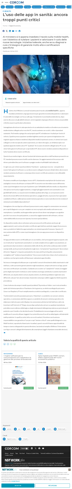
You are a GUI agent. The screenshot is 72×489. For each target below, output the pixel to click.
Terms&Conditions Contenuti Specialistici (52, 453)
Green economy (31, 7)
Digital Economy (15, 26)
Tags (16, 453)
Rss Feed (22, 453)
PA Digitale (22, 7)
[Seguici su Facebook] (39, 448)
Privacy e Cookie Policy (32, 453)
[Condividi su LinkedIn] (10, 31)
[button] (5, 2)
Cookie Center (9, 455)
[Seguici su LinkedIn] (32, 448)
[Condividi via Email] (13, 31)
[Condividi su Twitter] (6, 31)
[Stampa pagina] (19, 31)
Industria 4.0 (4, 7)
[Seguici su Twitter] (36, 448)
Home (5, 26)
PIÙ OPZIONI (52, 485)
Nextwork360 (9, 463)
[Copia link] (16, 31)
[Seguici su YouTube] (43, 448)
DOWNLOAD (28, 388)
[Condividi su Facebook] (3, 31)
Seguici (23, 448)
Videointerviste (56, 7)
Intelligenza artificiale (44, 7)
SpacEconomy (14, 7)
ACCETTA (18, 485)
